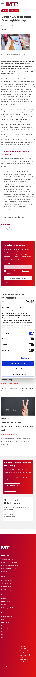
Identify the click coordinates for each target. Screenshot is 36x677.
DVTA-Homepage (6, 590)
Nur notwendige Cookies (18, 374)
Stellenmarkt (8, 514)
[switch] (30, 338)
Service (3, 613)
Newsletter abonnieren (18, 278)
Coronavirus (5, 10)
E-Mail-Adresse (8, 264)
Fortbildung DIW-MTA (7, 608)
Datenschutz (25, 271)
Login (3, 626)
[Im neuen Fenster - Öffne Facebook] (2, 667)
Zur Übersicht (7, 234)
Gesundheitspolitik (14, 10)
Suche (3, 632)
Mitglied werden (6, 587)
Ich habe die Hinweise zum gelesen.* (18, 272)
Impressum (23, 646)
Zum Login (10, 490)
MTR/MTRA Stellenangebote (9, 569)
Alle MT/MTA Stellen (7, 559)
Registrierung (5, 623)
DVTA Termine (5, 605)
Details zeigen (25, 358)
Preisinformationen (6, 616)
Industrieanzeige (9, 517)
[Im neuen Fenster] (6, 667)
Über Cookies (24, 653)
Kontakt (3, 619)
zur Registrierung (12, 485)
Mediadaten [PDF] (25, 659)
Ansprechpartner (6, 583)
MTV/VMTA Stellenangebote (9, 572)
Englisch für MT (5, 602)
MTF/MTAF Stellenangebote (9, 563)
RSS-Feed (4, 635)
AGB (21, 657)
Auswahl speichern (18, 369)
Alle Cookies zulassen (18, 363)
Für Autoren (4, 638)
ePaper (22, 661)
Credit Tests (4, 598)
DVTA (3, 577)
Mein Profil (4, 629)
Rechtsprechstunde (6, 580)
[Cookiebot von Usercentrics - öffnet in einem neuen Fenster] (26, 301)
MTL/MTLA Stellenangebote (9, 566)
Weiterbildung (5, 595)
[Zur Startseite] (12, 4)
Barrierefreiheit (24, 655)
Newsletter (23, 649)
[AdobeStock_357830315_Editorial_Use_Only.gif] (15, 42)
